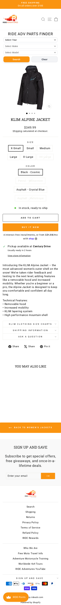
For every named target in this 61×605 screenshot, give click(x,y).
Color (30, 166)
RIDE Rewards (31, 538)
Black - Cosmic (30, 172)
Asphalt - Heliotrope (30, 198)
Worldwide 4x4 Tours (30, 563)
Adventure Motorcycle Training (30, 558)
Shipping (17, 131)
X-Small (16, 148)
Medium (45, 148)
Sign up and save (29, 578)
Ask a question (30, 336)
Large (13, 156)
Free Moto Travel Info (30, 553)
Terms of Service (30, 527)
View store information (19, 255)
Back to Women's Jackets (32, 427)
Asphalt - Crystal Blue (30, 189)
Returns (30, 517)
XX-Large (45, 156)
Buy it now (30, 227)
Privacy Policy (30, 522)
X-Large (28, 156)
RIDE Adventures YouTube (30, 569)
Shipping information (30, 330)
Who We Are (30, 548)
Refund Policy (30, 532)
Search (16, 59)
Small (30, 148)
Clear (45, 59)
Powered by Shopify (31, 602)
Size (30, 142)
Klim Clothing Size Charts (30, 324)
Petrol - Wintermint (30, 180)
